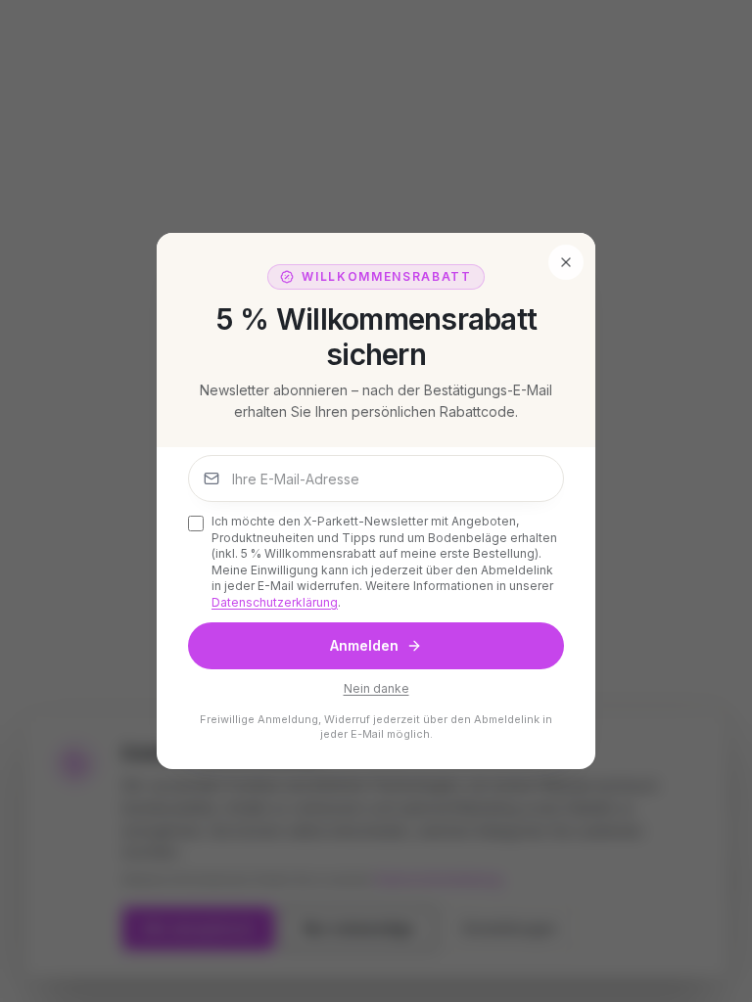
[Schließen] (566, 262)
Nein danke (376, 688)
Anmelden (364, 645)
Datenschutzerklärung (275, 602)
